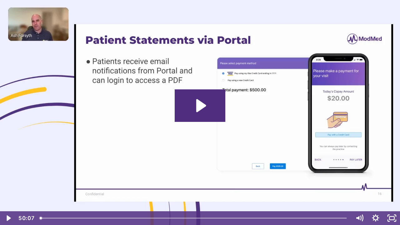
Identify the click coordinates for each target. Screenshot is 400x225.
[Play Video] (8, 218)
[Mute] (359, 218)
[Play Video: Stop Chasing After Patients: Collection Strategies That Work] (200, 105)
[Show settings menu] (376, 218)
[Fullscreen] (392, 218)
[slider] (194, 218)
